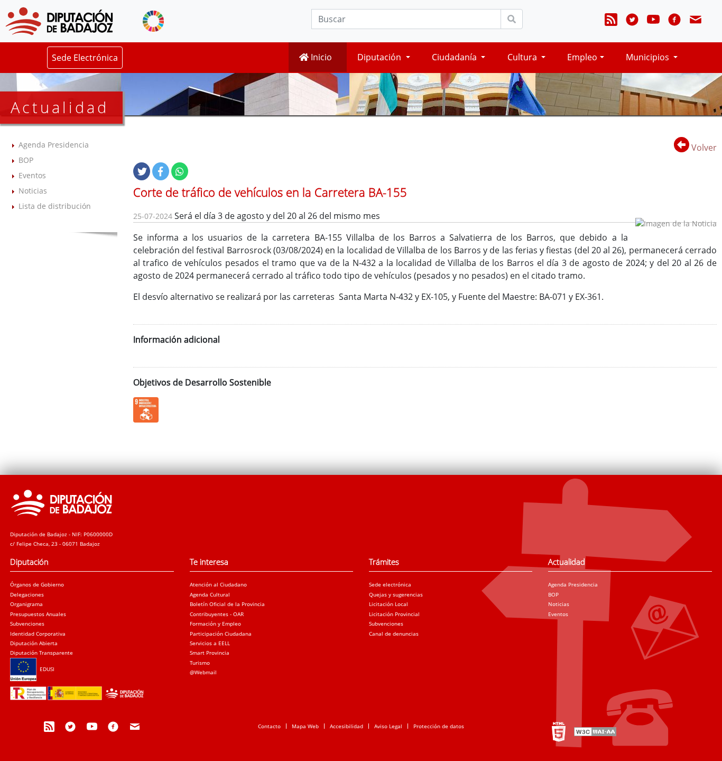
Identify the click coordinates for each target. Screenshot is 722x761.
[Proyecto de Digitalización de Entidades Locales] (78, 690)
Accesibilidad (346, 726)
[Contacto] (695, 21)
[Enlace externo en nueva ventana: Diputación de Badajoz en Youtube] (653, 21)
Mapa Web (305, 726)
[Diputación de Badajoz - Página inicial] (59, 21)
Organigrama (26, 604)
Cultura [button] (523, 57)
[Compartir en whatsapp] (179, 171)
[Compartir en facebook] (160, 171)
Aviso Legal (388, 726)
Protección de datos (438, 726)
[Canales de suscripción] (611, 21)
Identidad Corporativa (38, 633)
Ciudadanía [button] (455, 57)
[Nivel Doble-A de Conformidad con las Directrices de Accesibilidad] (594, 731)
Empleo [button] (582, 57)
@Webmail (203, 672)
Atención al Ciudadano (218, 584)
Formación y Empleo (215, 623)
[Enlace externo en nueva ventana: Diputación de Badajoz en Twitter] (632, 21)
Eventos (32, 175)
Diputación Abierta (34, 643)
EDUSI (45, 669)
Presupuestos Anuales (38, 614)
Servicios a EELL (210, 643)
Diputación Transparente (41, 652)
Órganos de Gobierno (37, 584)
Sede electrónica (390, 584)
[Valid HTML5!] (558, 731)
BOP (25, 160)
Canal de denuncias (394, 633)
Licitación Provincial (394, 614)
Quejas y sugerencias (396, 594)
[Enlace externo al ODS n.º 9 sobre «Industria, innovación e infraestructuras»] (148, 410)
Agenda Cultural (210, 594)
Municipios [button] (648, 57)
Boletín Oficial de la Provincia (227, 604)
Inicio (320, 57)
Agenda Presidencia (53, 145)
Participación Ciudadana (221, 633)
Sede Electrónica (85, 57)
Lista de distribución (54, 206)
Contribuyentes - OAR (217, 614)
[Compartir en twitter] (141, 171)
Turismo (200, 662)
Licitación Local (388, 604)
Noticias (32, 191)
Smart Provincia (209, 652)
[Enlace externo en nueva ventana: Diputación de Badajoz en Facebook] (674, 21)
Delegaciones (27, 594)
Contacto (269, 726)
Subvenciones (27, 623)
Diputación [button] (380, 57)
